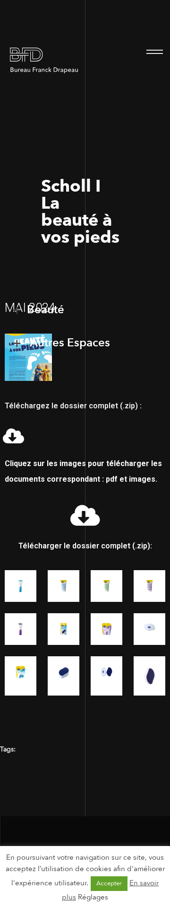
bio (37, 749)
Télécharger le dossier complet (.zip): (85, 545)
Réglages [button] (93, 897)
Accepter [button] (109, 883)
